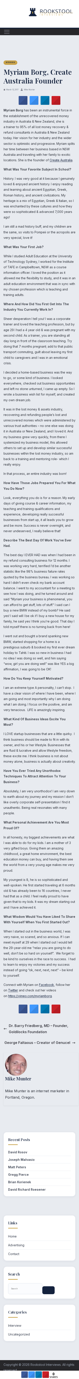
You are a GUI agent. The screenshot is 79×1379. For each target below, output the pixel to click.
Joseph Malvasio (21, 1159)
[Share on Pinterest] (56, 103)
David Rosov (17, 1152)
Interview (10, 62)
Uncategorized (19, 1334)
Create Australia (61, 160)
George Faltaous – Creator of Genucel (37, 1042)
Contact (13, 1254)
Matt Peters (17, 1167)
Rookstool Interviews (46, 1364)
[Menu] (7, 32)
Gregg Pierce (18, 1174)
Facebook (46, 985)
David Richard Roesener (27, 1189)
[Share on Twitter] (34, 103)
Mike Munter (29, 90)
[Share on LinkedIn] (38, 1376)
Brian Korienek (19, 1182)
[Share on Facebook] (23, 103)
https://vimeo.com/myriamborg (30, 996)
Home (12, 1236)
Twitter (13, 990)
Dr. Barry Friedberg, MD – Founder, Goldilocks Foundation (38, 1028)
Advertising (16, 1245)
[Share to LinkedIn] (45, 103)
